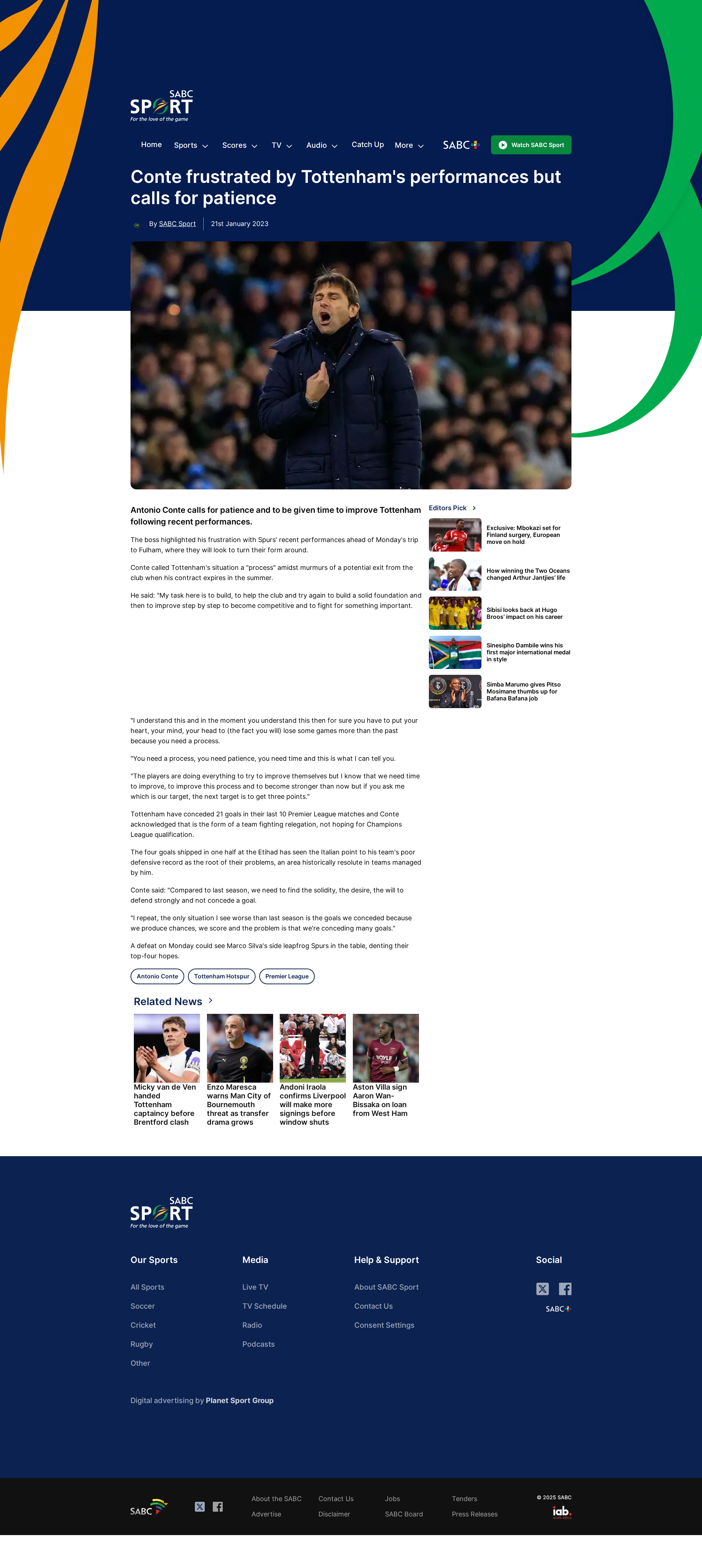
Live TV (255, 1287)
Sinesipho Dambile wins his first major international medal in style (528, 652)
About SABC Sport (386, 1287)
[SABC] (150, 1507)
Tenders (464, 1499)
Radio (252, 1325)
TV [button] (277, 145)
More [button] (404, 145)
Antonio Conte (157, 976)
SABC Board (404, 1514)
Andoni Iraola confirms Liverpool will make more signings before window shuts (313, 1105)
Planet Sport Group (240, 1400)
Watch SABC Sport (538, 144)
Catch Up (368, 144)
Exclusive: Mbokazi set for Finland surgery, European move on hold (524, 534)
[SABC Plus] (558, 1308)
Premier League (287, 976)
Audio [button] (316, 145)
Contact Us (373, 1306)
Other (140, 1363)
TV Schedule (264, 1306)
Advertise (266, 1514)
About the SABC (277, 1499)
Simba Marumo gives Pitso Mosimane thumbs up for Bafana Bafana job (524, 691)
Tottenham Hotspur (221, 976)
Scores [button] (234, 145)
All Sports (148, 1287)
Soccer (143, 1306)
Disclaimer (334, 1514)
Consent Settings (384, 1325)
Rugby (142, 1344)
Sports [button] (185, 145)
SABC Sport (177, 224)
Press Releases (475, 1514)
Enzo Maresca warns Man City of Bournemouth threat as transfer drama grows (239, 1105)
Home (151, 144)
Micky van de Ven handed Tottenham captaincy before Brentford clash (165, 1105)
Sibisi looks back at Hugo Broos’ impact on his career (525, 613)
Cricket (143, 1325)
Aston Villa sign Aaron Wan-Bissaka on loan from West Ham (380, 1100)
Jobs (392, 1499)
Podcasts (258, 1344)
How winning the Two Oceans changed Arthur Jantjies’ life (528, 574)
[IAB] (562, 1512)
